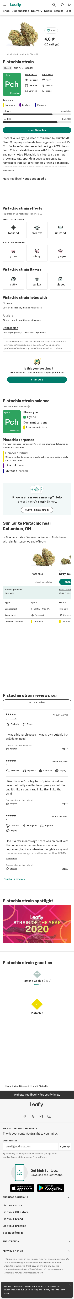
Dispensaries (20, 11)
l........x (11, 718)
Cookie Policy (31, 1290)
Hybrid (33, 1086)
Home (9, 1086)
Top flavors (47, 74)
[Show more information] (41, 213)
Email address (10, 1141)
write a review (37, 702)
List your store (13, 1205)
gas (66, 150)
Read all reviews (14, 879)
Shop (6, 11)
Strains (59, 11)
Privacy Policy (50, 1290)
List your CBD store (16, 1212)
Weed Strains (21, 1086)
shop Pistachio (37, 130)
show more (8, 170)
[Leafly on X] (33, 1116)
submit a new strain (37, 509)
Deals (48, 11)
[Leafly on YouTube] (49, 1116)
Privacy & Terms (13, 1251)
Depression (10, 328)
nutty (11, 154)
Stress (7, 303)
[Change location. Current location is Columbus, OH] (62, 5)
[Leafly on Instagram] (41, 1116)
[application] (37, 924)
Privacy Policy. (40, 1157)
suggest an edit (35, 178)
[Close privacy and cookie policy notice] (69, 1284)
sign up (65, 1146)
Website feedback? (37, 1094)
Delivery (36, 11)
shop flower (65, 593)
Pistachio (43, 1086)
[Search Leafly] (54, 5)
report (65, 749)
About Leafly (11, 1241)
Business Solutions (15, 1197)
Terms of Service (19, 1157)
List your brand (13, 1219)
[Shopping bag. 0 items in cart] (69, 5)
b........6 (12, 820)
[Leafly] (16, 5)
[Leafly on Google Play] (50, 1188)
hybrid (25, 138)
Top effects (31, 74)
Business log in (13, 1232)
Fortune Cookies (19, 146)
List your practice (14, 1226)
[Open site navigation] (5, 5)
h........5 (12, 765)
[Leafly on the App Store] (22, 1188)
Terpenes (8, 100)
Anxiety (8, 315)
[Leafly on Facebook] (24, 1116)
